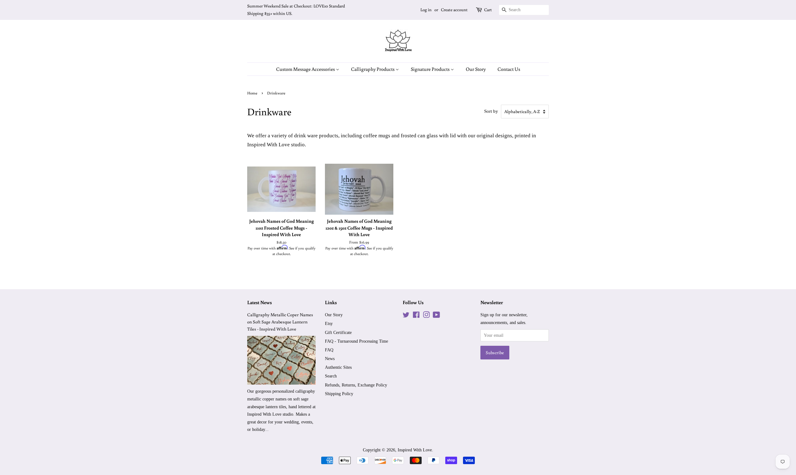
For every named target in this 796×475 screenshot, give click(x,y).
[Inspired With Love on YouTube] (436, 315)
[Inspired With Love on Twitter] (406, 315)
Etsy (329, 323)
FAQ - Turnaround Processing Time (356, 341)
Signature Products (431, 69)
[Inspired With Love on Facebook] (416, 315)
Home (252, 92)
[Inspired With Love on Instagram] (426, 315)
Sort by (491, 111)
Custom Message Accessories (306, 69)
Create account (454, 9)
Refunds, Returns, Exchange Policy (356, 384)
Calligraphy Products (373, 69)
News (330, 358)
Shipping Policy (339, 393)
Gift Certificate (338, 332)
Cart (488, 9)
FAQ (329, 349)
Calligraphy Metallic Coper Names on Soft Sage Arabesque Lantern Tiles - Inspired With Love (280, 322)
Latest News (259, 302)
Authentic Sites (338, 367)
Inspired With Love (415, 449)
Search (331, 375)
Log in (426, 9)
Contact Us (508, 69)
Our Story (476, 69)
